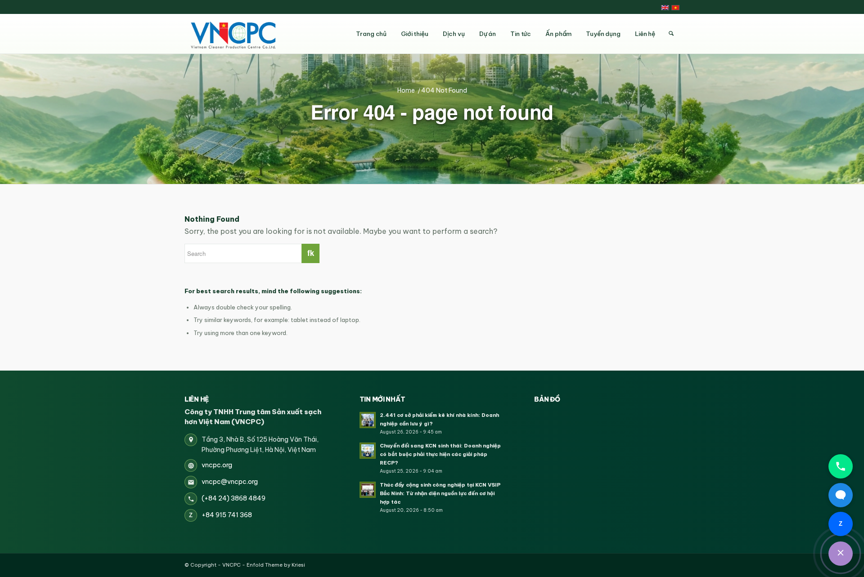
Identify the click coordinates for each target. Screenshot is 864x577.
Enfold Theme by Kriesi (276, 565)
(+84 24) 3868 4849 (234, 498)
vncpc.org (217, 465)
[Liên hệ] (840, 553)
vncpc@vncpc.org (230, 482)
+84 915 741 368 (227, 515)
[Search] (671, 34)
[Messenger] (840, 495)
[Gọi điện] (840, 466)
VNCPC (231, 565)
